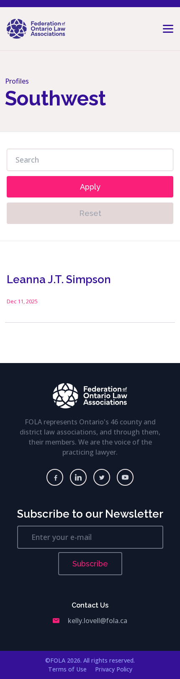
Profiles (17, 81)
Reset (90, 213)
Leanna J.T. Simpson (59, 279)
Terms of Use (67, 669)
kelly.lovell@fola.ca (97, 620)
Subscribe (90, 563)
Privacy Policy (113, 669)
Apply (90, 186)
